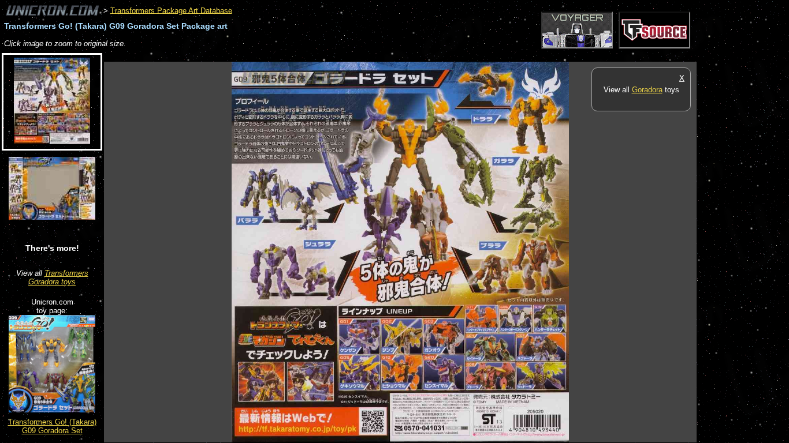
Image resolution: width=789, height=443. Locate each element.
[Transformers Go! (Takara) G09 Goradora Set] (52, 410)
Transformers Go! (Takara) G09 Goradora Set (52, 426)
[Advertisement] (314, 55)
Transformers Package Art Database (171, 10)
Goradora (647, 89)
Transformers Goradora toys (58, 277)
